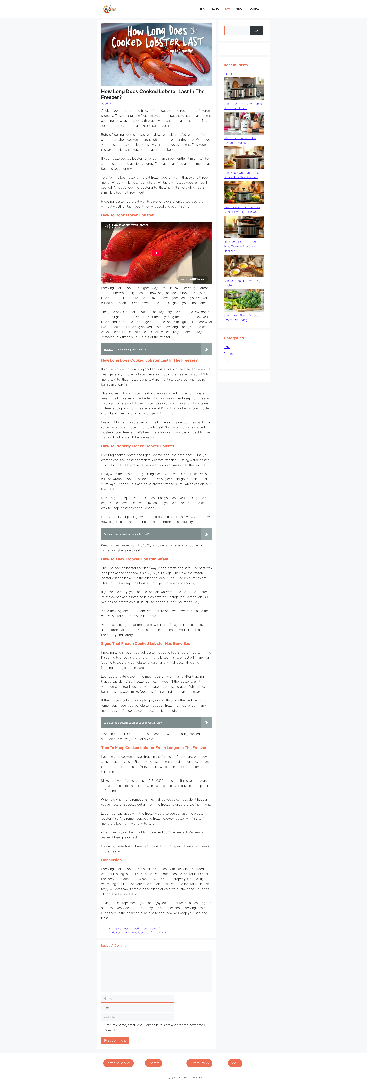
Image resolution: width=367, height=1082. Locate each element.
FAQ (227, 9)
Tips (202, 9)
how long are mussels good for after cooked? (132, 928)
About (240, 9)
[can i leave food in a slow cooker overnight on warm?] (244, 193)
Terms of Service (118, 1063)
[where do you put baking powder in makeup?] (244, 124)
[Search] (256, 30)
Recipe (215, 9)
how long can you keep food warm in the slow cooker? (240, 246)
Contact (255, 9)
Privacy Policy (199, 1063)
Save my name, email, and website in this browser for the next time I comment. (155, 1027)
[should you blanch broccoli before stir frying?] (244, 301)
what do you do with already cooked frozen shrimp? (137, 932)
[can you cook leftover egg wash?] (244, 267)
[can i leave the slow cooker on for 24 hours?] (244, 89)
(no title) (230, 73)
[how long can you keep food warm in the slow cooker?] (244, 228)
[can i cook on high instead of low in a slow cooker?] (244, 158)
